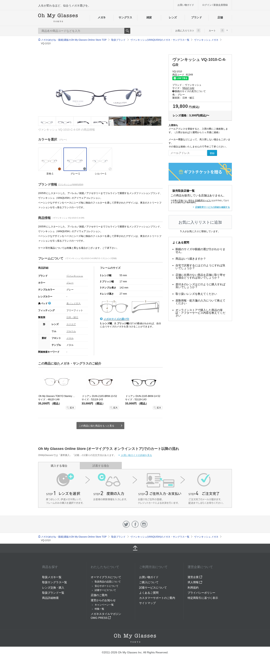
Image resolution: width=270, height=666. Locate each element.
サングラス (125, 17)
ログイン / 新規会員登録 (215, 5)
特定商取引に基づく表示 (203, 597)
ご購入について (149, 582)
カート (216, 30)
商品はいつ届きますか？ (191, 258)
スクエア (71, 324)
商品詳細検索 (50, 597)
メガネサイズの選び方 (116, 318)
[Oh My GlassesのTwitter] (126, 524)
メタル (70, 338)
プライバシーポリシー (201, 592)
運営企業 (193, 577)
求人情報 (193, 582)
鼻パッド (43, 303)
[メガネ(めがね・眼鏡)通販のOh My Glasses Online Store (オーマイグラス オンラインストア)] (135, 638)
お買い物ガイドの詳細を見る (136, 455)
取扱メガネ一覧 (51, 577)
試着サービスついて (105, 590)
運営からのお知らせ (103, 600)
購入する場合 (59, 465)
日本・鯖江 (72, 317)
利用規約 (193, 587)
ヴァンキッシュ (74, 275)
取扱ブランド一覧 (53, 592)
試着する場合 (101, 465)
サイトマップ (147, 603)
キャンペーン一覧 (104, 604)
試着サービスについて (153, 587)
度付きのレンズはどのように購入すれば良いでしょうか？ (200, 286)
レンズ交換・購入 (53, 587)
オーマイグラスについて (106, 577)
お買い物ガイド (185, 5)
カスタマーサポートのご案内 (157, 597)
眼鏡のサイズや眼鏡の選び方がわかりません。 (200, 250)
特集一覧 (99, 609)
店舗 (220, 17)
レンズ (173, 17)
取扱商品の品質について (108, 581)
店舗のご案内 (99, 595)
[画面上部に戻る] (135, 548)
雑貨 (149, 17)
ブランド (196, 17)
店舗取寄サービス (203, 200)
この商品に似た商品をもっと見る (96, 425)
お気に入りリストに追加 (200, 222)
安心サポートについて (106, 586)
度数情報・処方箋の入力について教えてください (200, 302)
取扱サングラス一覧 (54, 582)
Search (127, 31)
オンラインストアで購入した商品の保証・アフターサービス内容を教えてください (200, 312)
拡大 (72, 407)
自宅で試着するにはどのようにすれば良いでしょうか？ (200, 267)
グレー (70, 282)
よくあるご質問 (149, 592)
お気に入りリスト (187, 30)
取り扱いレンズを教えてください (196, 293)
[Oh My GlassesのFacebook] (135, 524)
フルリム (71, 331)
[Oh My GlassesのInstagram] (144, 524)
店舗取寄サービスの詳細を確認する (212, 207)
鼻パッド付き (73, 303)
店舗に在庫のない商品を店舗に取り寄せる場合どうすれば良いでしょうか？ (200, 276)
